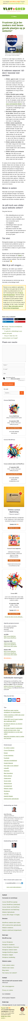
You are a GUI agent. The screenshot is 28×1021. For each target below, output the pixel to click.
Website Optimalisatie (8, 912)
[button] (8, 319)
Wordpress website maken (9, 949)
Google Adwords (8, 763)
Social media (7, 781)
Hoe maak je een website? (11, 765)
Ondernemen (7, 778)
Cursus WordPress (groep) (9, 902)
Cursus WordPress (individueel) (11, 904)
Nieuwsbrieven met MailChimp (10, 909)
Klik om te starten (15, 378)
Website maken (8, 788)
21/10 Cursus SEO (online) (10, 654)
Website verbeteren (7, 927)
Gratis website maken (8, 965)
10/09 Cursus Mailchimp (10, 643)
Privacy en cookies (7, 990)
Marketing (6, 770)
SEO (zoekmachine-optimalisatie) (11, 925)
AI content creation (9, 748)
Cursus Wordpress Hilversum (10, 947)
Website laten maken (8, 967)
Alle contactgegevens (8, 986)
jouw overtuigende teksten (14, 104)
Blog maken (5, 970)
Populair (3, 1008)
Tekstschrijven (8, 783)
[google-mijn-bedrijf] (14, 700)
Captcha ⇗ (21, 380)
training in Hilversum (9, 686)
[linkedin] (10, 700)
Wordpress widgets (7, 955)
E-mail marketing (8, 755)
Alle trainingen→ (8, 658)
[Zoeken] (22, 393)
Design (6, 326)
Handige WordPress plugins (10, 952)
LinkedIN (6, 768)
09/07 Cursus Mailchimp (10, 636)
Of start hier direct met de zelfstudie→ (14, 616)
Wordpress (7, 791)
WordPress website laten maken (11, 922)
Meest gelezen (6, 329)
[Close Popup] (26, 1008)
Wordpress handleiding (8, 957)
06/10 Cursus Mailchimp (10, 651)
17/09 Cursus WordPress (10, 644)
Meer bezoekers (8, 773)
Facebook (6, 758)
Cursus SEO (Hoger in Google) (11, 914)
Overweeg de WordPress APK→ (16, 3)
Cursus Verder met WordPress (10, 907)
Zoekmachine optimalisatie (11, 798)
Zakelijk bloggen (8, 796)
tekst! (20, 255)
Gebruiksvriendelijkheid (15, 326)
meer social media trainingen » (14, 887)
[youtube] (18, 700)
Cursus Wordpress (9, 750)
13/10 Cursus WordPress (10, 653)
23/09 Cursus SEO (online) (10, 646)
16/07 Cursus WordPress (10, 637)
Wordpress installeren (8, 944)
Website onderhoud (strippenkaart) (12, 930)
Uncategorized (8, 786)
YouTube (6, 793)
